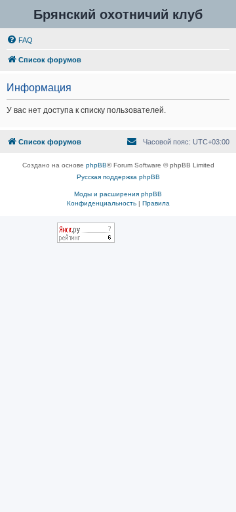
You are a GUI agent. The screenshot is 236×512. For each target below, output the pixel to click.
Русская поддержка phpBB (118, 177)
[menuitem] (20, 40)
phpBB (96, 165)
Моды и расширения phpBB (118, 194)
